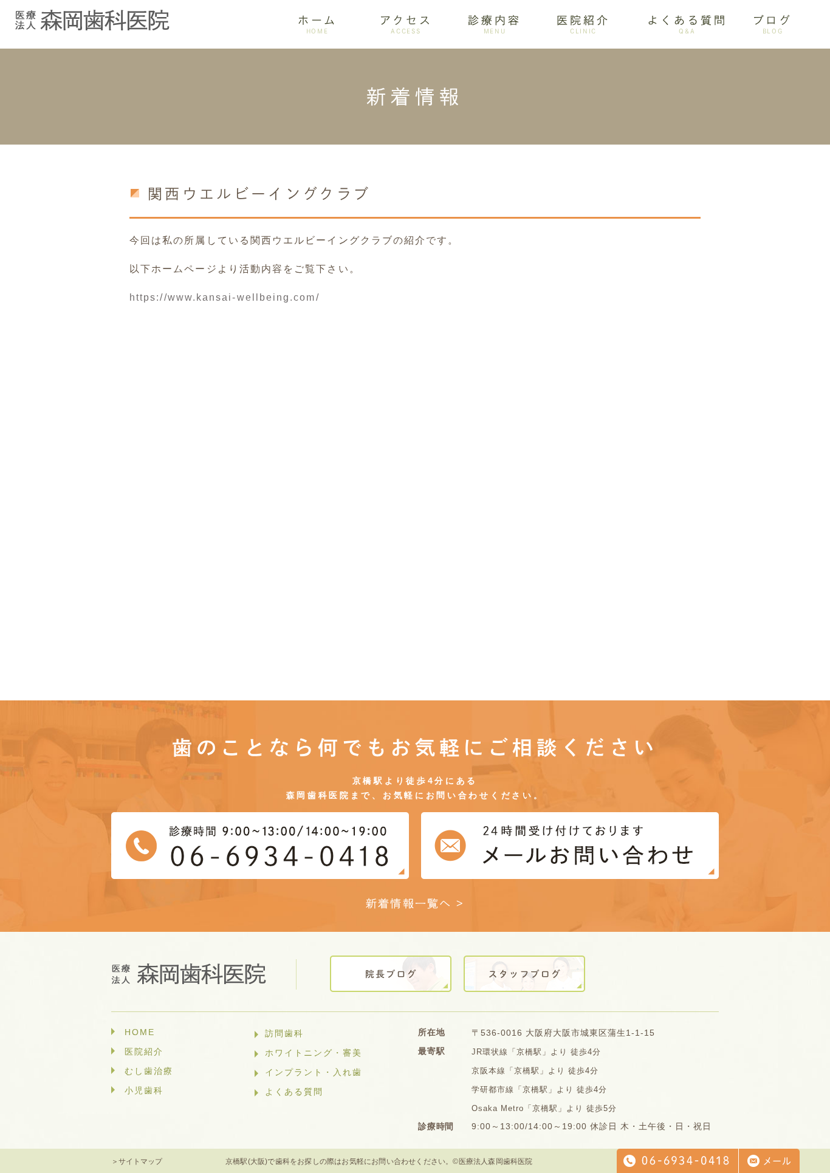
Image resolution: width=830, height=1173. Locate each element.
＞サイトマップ (136, 1161)
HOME (140, 1032)
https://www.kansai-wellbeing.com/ (224, 297)
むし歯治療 (149, 1071)
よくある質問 (294, 1091)
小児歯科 (144, 1090)
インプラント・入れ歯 (313, 1072)
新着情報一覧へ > (415, 903)
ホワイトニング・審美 (313, 1053)
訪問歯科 (284, 1033)
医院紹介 (144, 1051)
